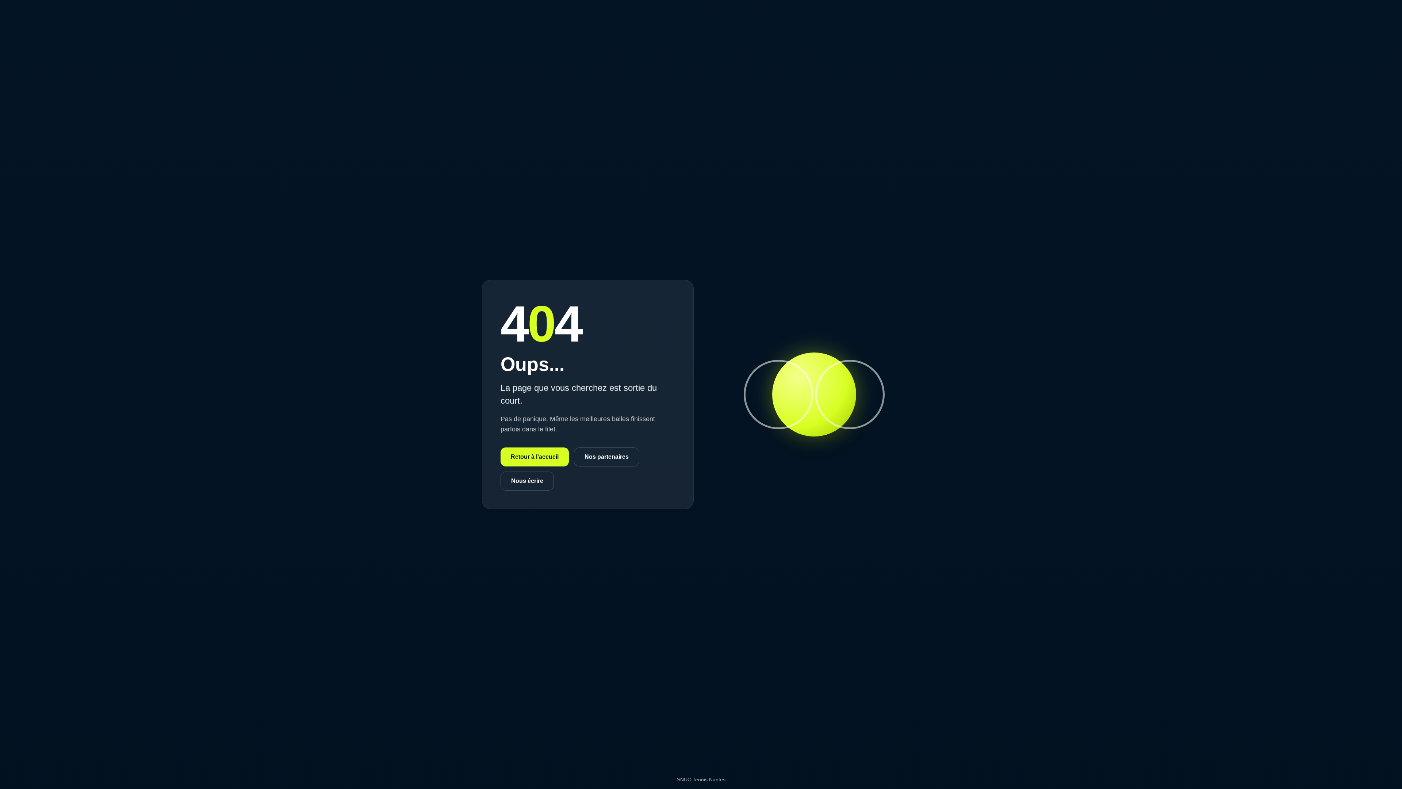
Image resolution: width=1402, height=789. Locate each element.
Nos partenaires (607, 457)
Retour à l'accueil (535, 457)
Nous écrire (527, 481)
